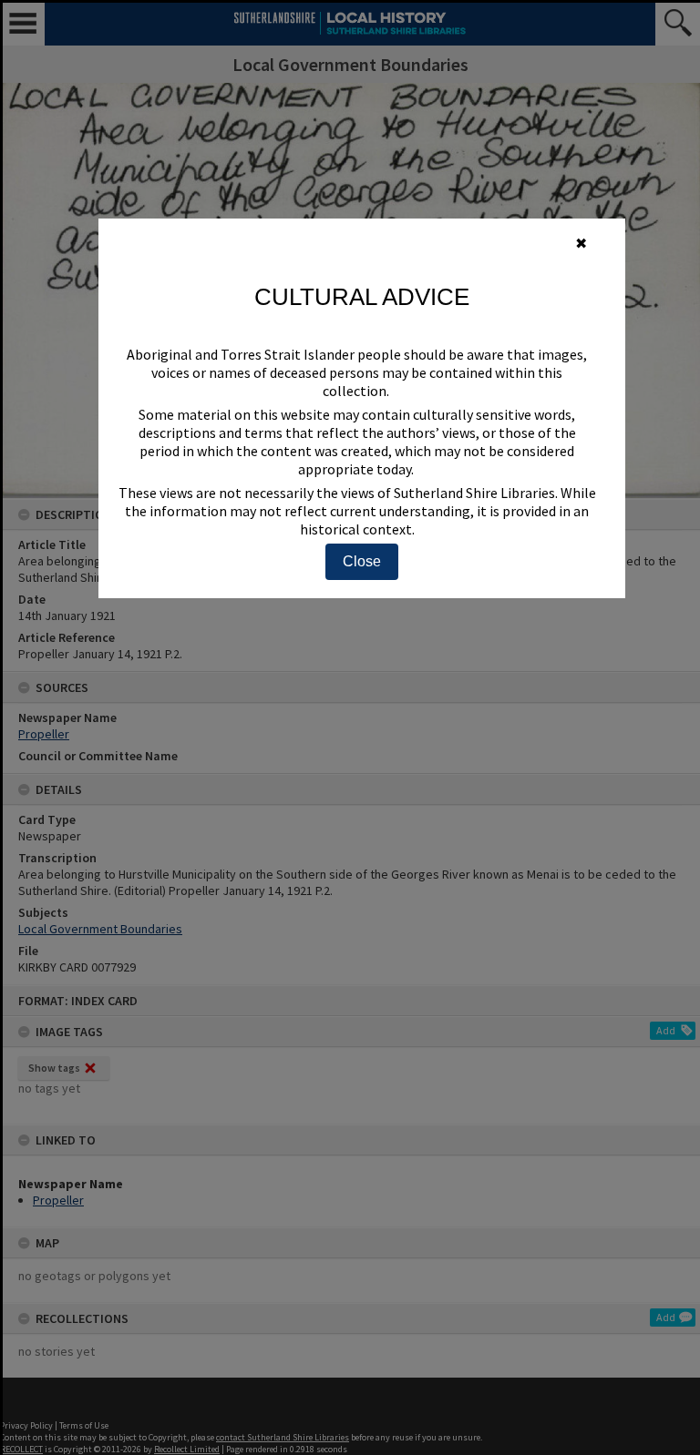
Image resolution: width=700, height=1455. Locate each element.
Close (362, 561)
